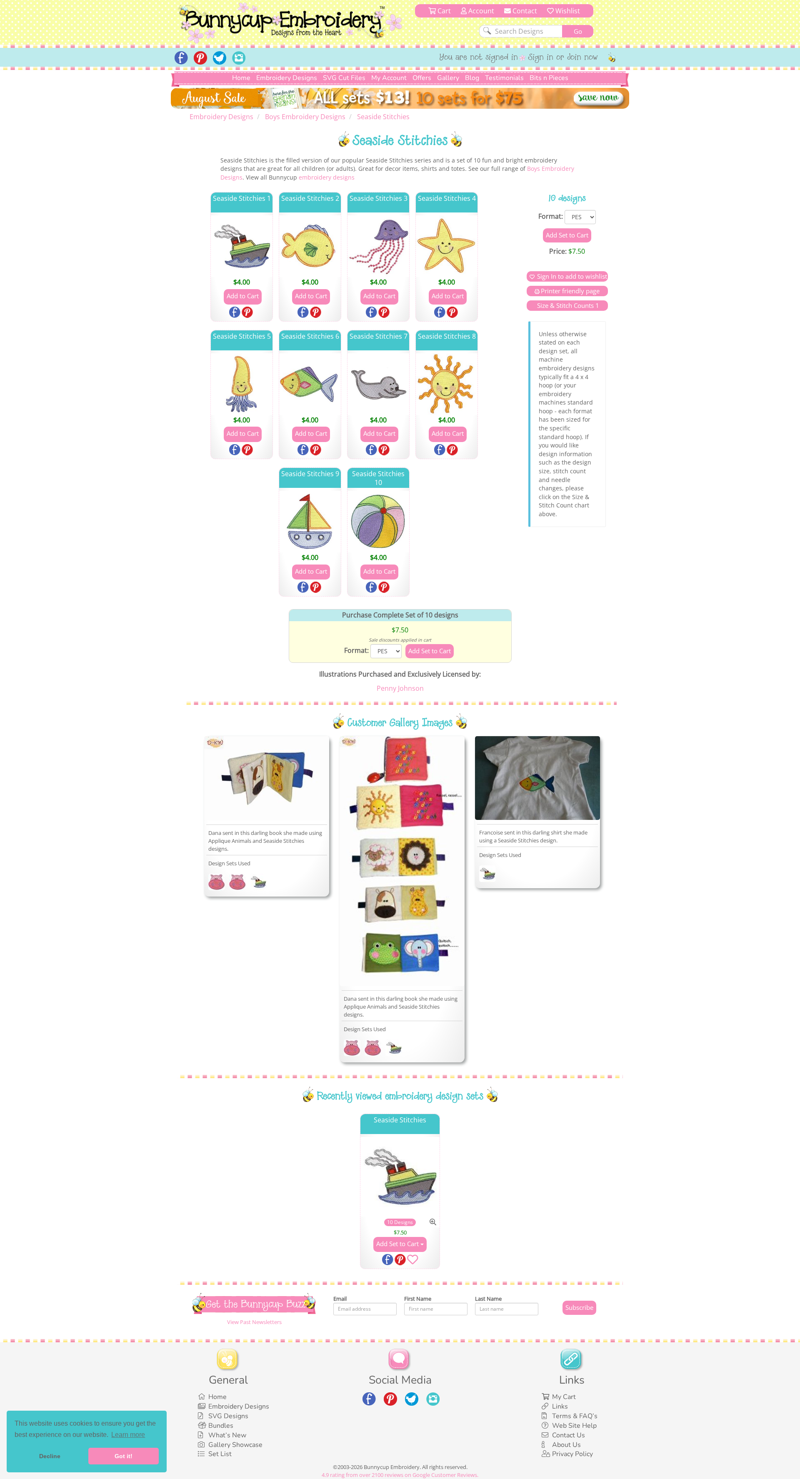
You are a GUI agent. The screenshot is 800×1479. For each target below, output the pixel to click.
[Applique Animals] (216, 883)
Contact (524, 10)
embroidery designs (327, 177)
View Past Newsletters (254, 1322)
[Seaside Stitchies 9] (310, 521)
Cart (443, 10)
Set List (220, 1454)
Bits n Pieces (549, 77)
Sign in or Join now (563, 57)
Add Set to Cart (398, 1243)
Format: (550, 216)
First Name (417, 1298)
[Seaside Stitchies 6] (310, 384)
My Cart (564, 1397)
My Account (389, 77)
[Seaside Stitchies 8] (447, 384)
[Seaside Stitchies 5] (241, 384)
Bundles (220, 1425)
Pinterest (248, 313)
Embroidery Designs (286, 77)
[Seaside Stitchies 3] (378, 246)
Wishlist (567, 10)
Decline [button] (49, 1456)
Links (560, 1406)
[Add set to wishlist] (412, 1261)
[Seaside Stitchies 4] (447, 246)
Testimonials (504, 77)
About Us (566, 1444)
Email (340, 1298)
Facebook (235, 313)
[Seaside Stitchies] (258, 883)
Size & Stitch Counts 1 (567, 305)
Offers (421, 77)
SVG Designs (228, 1416)
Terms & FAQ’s (575, 1416)
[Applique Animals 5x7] (237, 883)
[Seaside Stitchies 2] (310, 246)
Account (480, 10)
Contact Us (568, 1435)
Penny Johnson (400, 688)
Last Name (488, 1298)
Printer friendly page (570, 291)
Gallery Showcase (235, 1444)
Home (241, 77)
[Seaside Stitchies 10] (378, 521)
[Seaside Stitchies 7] (378, 384)
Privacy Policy (572, 1454)
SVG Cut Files (344, 77)
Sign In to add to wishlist (572, 276)
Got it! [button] (123, 1456)
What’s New (227, 1435)
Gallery (448, 77)
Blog (472, 77)
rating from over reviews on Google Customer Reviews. (400, 1475)
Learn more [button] (128, 1434)
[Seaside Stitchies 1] (241, 246)
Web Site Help (574, 1425)
